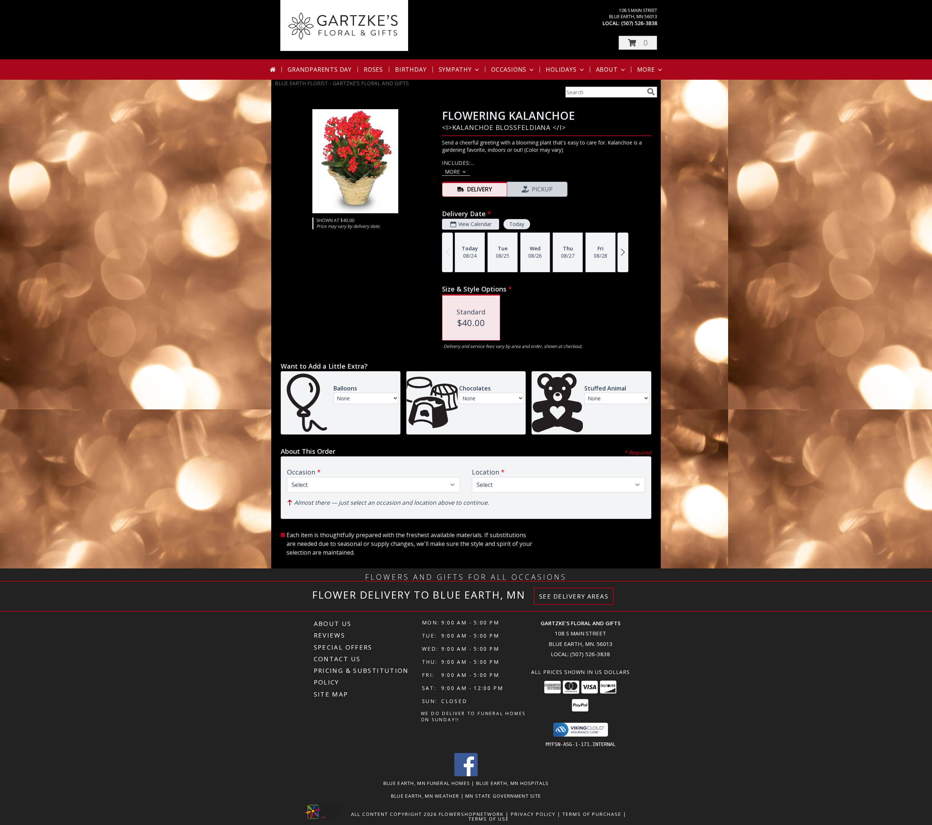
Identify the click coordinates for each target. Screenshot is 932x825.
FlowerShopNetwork (471, 814)
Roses (373, 70)
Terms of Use (489, 819)
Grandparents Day (320, 70)
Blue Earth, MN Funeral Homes (426, 783)
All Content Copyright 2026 (394, 814)
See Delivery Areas (574, 596)
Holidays (561, 70)
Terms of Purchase (591, 814)
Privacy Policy (533, 814)
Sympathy (455, 70)
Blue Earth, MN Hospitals (512, 783)
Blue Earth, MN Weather (425, 796)
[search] (651, 92)
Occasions (508, 70)
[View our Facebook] (466, 774)
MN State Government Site (503, 796)
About (607, 70)
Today (516, 224)
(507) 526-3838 (639, 23)
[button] (638, 43)
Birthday (410, 70)
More (646, 70)
